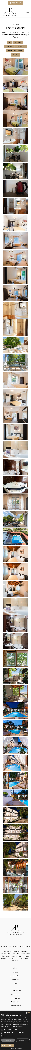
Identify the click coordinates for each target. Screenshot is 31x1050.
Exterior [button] (15, 55)
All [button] (9, 42)
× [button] (29, 1012)
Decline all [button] (22, 1040)
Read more (20, 1026)
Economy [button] (18, 42)
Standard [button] (9, 47)
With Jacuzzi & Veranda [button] (15, 51)
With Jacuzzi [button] (21, 47)
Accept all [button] (8, 1040)
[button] (7, 1045)
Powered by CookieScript (15, 1048)
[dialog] (15, 1030)
